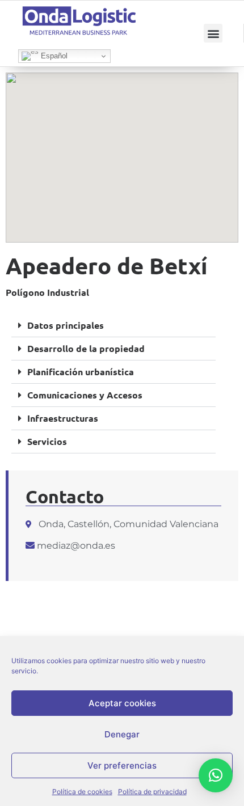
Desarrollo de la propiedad (86, 348)
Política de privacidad (152, 791)
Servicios (47, 441)
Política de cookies (82, 791)
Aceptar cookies (122, 703)
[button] (213, 33)
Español (53, 56)
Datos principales (65, 325)
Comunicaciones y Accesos (84, 395)
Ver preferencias (122, 765)
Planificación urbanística (80, 371)
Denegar (122, 734)
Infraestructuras (62, 418)
